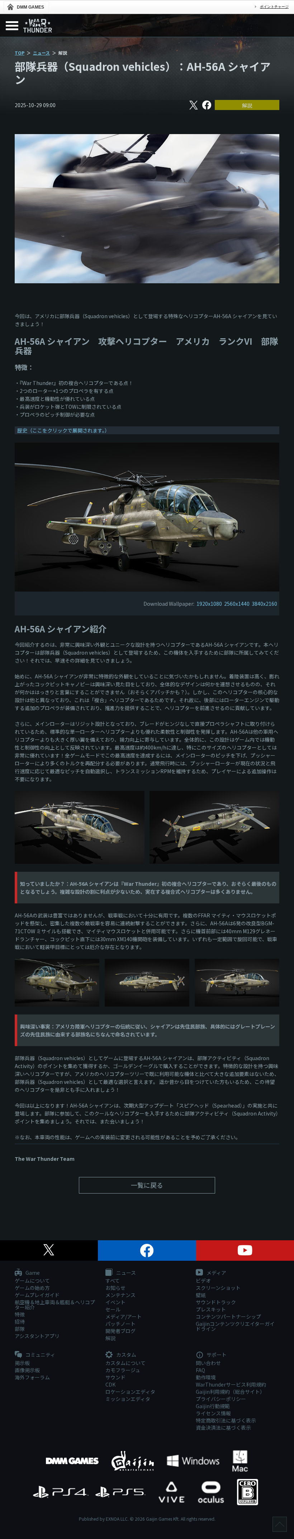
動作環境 (206, 1377)
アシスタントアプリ (37, 1335)
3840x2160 (264, 603)
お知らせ (115, 1287)
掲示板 (22, 1362)
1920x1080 (209, 603)
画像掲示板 (27, 1370)
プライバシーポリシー (221, 1398)
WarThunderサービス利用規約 (231, 1384)
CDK (110, 1384)
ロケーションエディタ (130, 1391)
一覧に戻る (147, 1185)
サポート (216, 1355)
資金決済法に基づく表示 (223, 1427)
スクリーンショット (218, 1287)
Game (32, 1273)
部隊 (20, 1328)
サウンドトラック (216, 1302)
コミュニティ (39, 1355)
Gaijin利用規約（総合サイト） (230, 1391)
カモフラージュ (122, 1370)
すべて (112, 1280)
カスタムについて (125, 1362)
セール (112, 1309)
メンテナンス (120, 1294)
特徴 (20, 1314)
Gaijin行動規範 (213, 1406)
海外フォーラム (32, 1377)
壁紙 (201, 1294)
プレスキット (211, 1309)
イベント (115, 1302)
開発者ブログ (120, 1330)
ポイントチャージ (274, 7)
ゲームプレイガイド (37, 1294)
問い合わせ (208, 1362)
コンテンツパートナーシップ (228, 1316)
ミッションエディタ (127, 1398)
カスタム (125, 1355)
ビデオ (203, 1280)
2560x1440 (237, 603)
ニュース (41, 53)
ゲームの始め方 (32, 1287)
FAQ (200, 1370)
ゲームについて (32, 1280)
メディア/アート (123, 1316)
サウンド (115, 1377)
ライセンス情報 (213, 1413)
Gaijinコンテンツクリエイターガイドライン (235, 1326)
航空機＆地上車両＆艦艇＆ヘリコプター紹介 (55, 1305)
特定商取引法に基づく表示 (226, 1420)
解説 (247, 105)
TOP (19, 53)
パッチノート (120, 1323)
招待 (20, 1321)
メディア (215, 1273)
